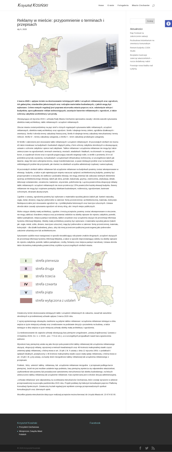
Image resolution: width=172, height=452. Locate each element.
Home (101, 5)
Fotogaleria (123, 5)
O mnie (110, 5)
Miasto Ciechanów (140, 5)
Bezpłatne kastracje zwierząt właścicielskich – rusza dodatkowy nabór (141, 58)
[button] (168, 23)
